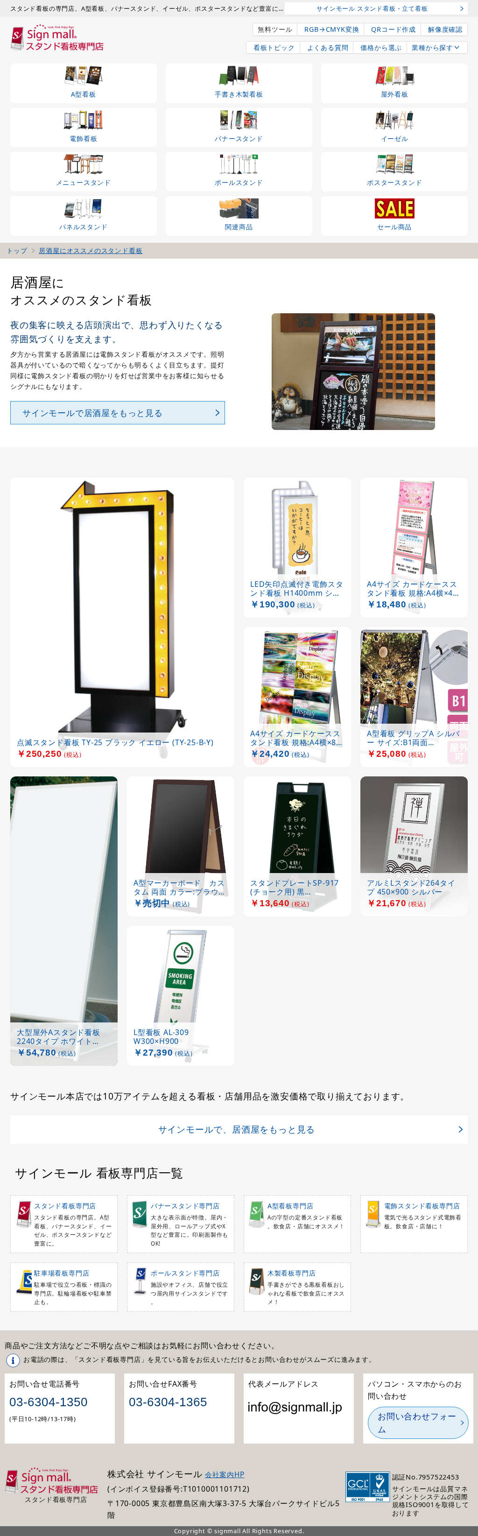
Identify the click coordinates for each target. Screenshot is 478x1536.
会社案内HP (225, 1475)
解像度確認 (445, 29)
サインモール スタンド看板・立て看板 (372, 8)
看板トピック (274, 47)
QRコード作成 (393, 29)
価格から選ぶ (381, 47)
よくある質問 (328, 47)
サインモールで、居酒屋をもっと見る (237, 1129)
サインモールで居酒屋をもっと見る (92, 412)
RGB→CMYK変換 (331, 29)
